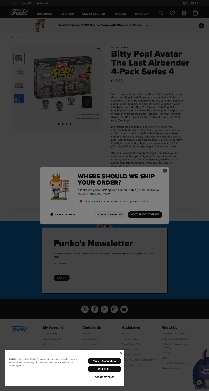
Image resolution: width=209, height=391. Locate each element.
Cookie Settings (104, 377)
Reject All (104, 369)
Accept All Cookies (104, 361)
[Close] (121, 353)
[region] (64, 367)
